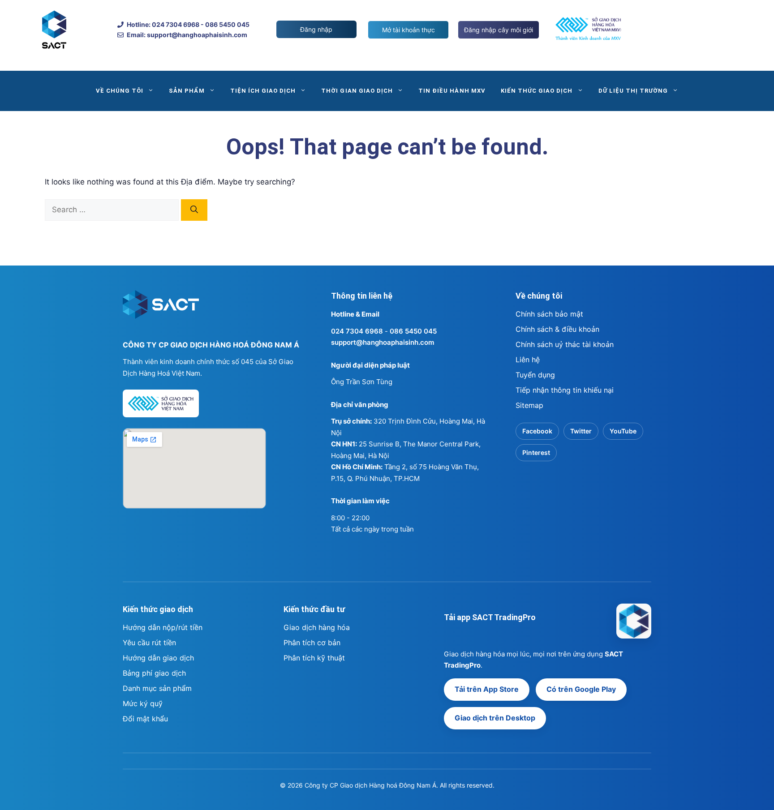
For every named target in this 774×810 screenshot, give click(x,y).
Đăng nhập (316, 29)
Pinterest (536, 452)
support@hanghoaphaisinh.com (382, 342)
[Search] (194, 210)
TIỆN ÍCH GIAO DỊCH (263, 90)
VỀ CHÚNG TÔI (119, 90)
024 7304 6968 (357, 331)
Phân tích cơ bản (312, 642)
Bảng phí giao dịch (154, 673)
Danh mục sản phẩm (157, 688)
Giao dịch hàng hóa (317, 627)
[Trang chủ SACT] (161, 308)
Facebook (537, 431)
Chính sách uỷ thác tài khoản (565, 344)
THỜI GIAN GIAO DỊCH (357, 90)
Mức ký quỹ (143, 703)
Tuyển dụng (535, 374)
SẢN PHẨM (186, 90)
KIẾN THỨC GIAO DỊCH (537, 90)
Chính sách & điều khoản (557, 329)
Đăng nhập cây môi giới (498, 30)
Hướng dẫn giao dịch (158, 657)
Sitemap (529, 405)
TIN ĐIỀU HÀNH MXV (452, 90)
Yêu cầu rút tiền (149, 642)
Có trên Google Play (581, 689)
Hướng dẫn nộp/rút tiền (162, 627)
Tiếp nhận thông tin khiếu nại (565, 390)
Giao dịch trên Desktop (495, 717)
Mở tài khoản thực (408, 30)
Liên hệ (528, 359)
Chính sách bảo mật (549, 313)
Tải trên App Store (487, 689)
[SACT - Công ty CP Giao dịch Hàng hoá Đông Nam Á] (633, 621)
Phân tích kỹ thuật (314, 657)
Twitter (581, 431)
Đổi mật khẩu (145, 718)
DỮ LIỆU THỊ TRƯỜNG (633, 90)
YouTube (623, 431)
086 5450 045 (413, 331)
